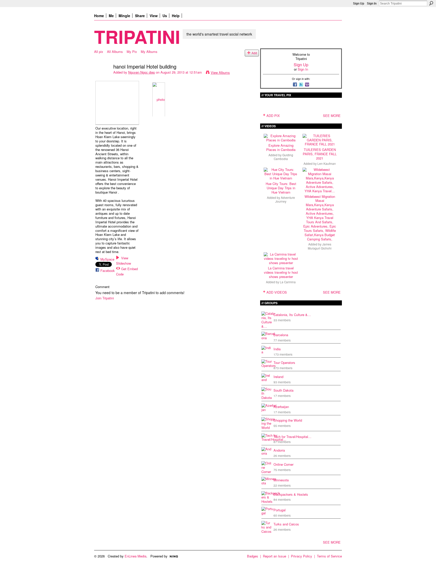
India (277, 349)
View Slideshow (123, 261)
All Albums (115, 51)
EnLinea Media (135, 556)
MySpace (107, 259)
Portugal (280, 510)
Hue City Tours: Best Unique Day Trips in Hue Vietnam (281, 188)
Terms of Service (329, 556)
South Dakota (283, 390)
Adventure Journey (285, 199)
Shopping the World (288, 420)
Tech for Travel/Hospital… (292, 436)
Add (254, 53)
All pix (98, 51)
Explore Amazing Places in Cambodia (280, 147)
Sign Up (358, 3)
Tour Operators (284, 362)
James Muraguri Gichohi (320, 246)
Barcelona (281, 334)
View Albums (220, 72)
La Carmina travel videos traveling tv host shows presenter (281, 272)
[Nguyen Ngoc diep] (102, 77)
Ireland (278, 376)
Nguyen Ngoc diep (141, 72)
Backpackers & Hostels (291, 494)
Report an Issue (274, 556)
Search (431, 3)
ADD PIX (273, 115)
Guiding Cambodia (283, 157)
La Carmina (288, 282)
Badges (252, 556)
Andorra (279, 450)
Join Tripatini (104, 298)
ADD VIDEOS (276, 292)
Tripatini (137, 36)
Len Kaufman (326, 164)
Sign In (371, 3)
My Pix (132, 51)
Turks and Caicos (286, 524)
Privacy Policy (301, 556)
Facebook (107, 270)
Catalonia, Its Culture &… (292, 314)
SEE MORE (332, 115)
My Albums (149, 51)
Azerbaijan (281, 406)
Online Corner (283, 464)
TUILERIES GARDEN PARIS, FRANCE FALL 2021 (320, 154)
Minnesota (281, 480)
